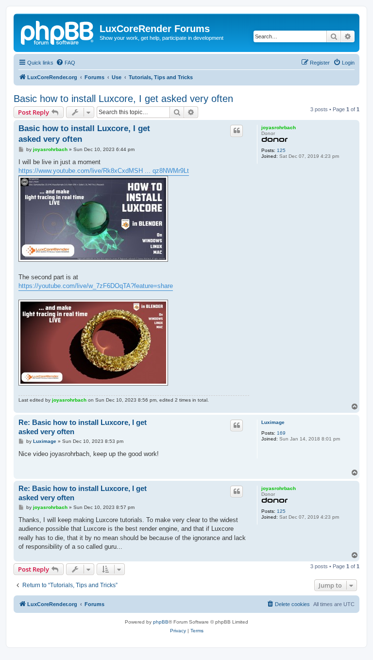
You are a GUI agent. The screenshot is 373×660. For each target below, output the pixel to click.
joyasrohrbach (278, 127)
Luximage (273, 422)
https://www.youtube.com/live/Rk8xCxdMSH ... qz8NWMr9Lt (103, 170)
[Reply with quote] (236, 130)
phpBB (161, 622)
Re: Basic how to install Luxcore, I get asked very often (82, 427)
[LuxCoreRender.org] (58, 31)
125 (281, 150)
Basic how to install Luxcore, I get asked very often (123, 98)
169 (281, 433)
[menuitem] (65, 62)
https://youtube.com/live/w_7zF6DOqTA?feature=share (95, 285)
